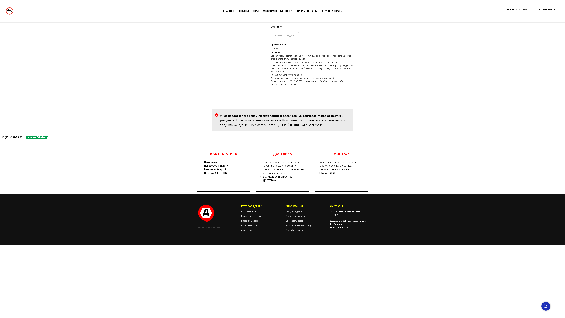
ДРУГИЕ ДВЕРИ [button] (331, 11)
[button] (546, 11)
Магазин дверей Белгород (298, 225)
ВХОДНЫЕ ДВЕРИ (248, 11)
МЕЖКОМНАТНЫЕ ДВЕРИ (277, 11)
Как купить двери (293, 211)
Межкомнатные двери (252, 216)
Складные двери (249, 225)
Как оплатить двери (295, 216)
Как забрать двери (294, 221)
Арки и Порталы (249, 230)
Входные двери (248, 211)
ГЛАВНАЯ (228, 11)
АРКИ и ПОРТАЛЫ (307, 11)
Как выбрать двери (294, 230)
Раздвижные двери (250, 221)
